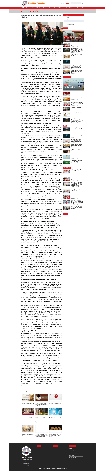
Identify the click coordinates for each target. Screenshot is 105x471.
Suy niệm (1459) (68, 22)
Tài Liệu (81, 7)
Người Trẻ (70, 7)
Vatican (70, 448)
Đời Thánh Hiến (29, 11)
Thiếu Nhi (76, 7)
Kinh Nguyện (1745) (68, 17)
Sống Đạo (59, 7)
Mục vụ (54, 7)
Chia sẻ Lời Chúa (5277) (69, 24)
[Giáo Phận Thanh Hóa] (33, 3)
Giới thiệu (27, 7)
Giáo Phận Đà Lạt (72, 464)
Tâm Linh (65, 7)
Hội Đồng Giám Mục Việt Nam (74, 453)
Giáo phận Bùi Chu (72, 459)
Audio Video (38, 7)
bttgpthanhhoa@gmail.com (27, 465)
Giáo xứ (49, 7)
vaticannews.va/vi (30, 385)
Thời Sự (32, 7)
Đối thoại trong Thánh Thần (44, 299)
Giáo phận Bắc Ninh (72, 457)
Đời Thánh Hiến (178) (69, 20)
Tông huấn (28, 72)
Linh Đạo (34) (67, 19)
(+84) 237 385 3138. (26, 463)
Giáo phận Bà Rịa (72, 455)
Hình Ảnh (44, 7)
